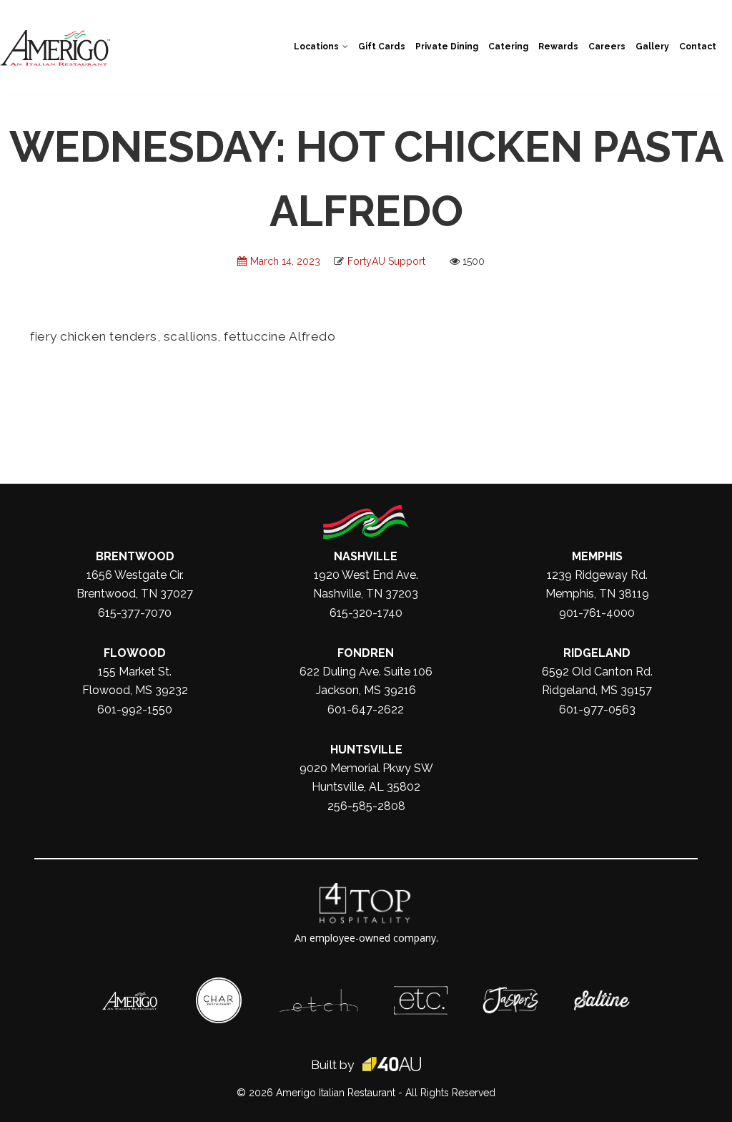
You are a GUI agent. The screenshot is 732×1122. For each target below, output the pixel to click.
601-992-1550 (134, 709)
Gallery (652, 46)
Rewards (558, 46)
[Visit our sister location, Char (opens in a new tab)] (219, 984)
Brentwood (135, 556)
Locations (316, 46)
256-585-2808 (366, 806)
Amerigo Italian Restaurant (335, 1092)
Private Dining (446, 46)
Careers (606, 46)
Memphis (597, 556)
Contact (697, 46)
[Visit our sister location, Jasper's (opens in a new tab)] (510, 994)
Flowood (135, 653)
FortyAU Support (386, 261)
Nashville (365, 556)
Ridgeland (596, 653)
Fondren (365, 653)
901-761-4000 (597, 613)
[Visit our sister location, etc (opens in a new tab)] (420, 993)
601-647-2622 (365, 709)
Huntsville (366, 749)
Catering (508, 46)
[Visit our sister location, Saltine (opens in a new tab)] (602, 997)
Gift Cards (381, 46)
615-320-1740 (366, 613)
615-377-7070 (135, 613)
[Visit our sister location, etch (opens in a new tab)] (319, 996)
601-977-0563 (597, 709)
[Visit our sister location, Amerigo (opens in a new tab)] (130, 999)
